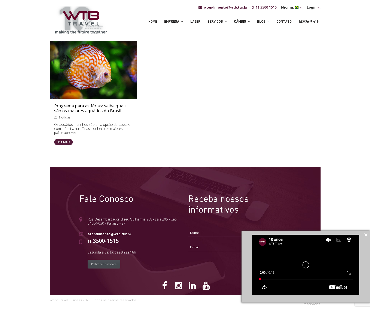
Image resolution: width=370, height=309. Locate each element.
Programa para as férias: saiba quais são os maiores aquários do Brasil (90, 108)
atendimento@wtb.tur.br (109, 234)
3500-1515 (103, 240)
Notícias (64, 117)
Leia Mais (63, 142)
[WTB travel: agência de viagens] (81, 20)
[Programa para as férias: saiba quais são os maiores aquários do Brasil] (93, 70)
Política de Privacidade (104, 264)
